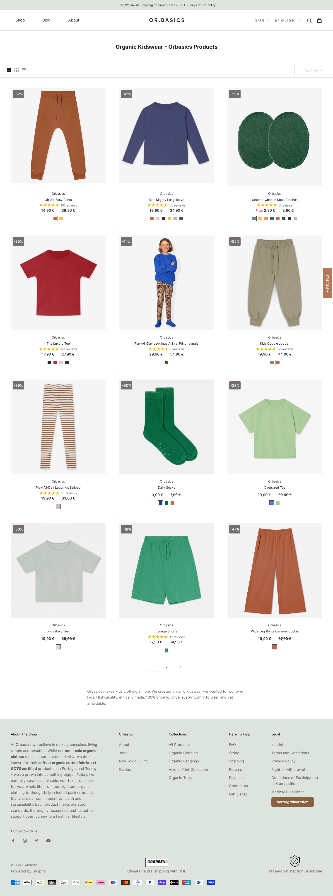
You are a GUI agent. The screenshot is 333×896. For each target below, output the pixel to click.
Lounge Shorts (166, 631)
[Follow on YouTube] (48, 840)
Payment (236, 777)
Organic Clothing (183, 753)
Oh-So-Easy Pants (58, 200)
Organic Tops (180, 777)
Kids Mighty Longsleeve (166, 200)
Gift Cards (238, 794)
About (73, 20)
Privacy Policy (283, 761)
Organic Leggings (184, 761)
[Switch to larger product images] (9, 70)
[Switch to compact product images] (24, 70)
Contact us (238, 785)
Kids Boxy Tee (58, 631)
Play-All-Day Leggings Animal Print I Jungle (166, 343)
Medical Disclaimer (287, 792)
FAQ (232, 744)
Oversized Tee (274, 487)
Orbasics (58, 193)
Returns (235, 769)
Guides (125, 769)
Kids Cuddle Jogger (275, 343)
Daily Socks (166, 487)
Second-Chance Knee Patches (274, 200)
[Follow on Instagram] (25, 840)
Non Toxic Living (133, 761)
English (285, 20)
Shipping (236, 761)
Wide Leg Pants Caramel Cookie (275, 631)
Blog (46, 20)
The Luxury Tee (58, 343)
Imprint (277, 744)
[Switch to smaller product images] (16, 70)
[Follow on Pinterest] (36, 840)
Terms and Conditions (290, 753)
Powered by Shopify (28, 871)
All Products (179, 744)
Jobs (123, 753)
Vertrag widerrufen (292, 802)
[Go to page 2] (180, 667)
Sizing (234, 753)
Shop (20, 20)
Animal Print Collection (188, 769)
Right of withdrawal (288, 769)
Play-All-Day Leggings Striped (58, 487)
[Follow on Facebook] (13, 840)
